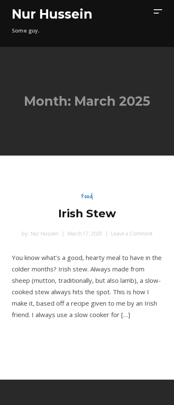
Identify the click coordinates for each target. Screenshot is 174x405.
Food (87, 196)
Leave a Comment (131, 233)
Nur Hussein (52, 14)
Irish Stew (87, 213)
